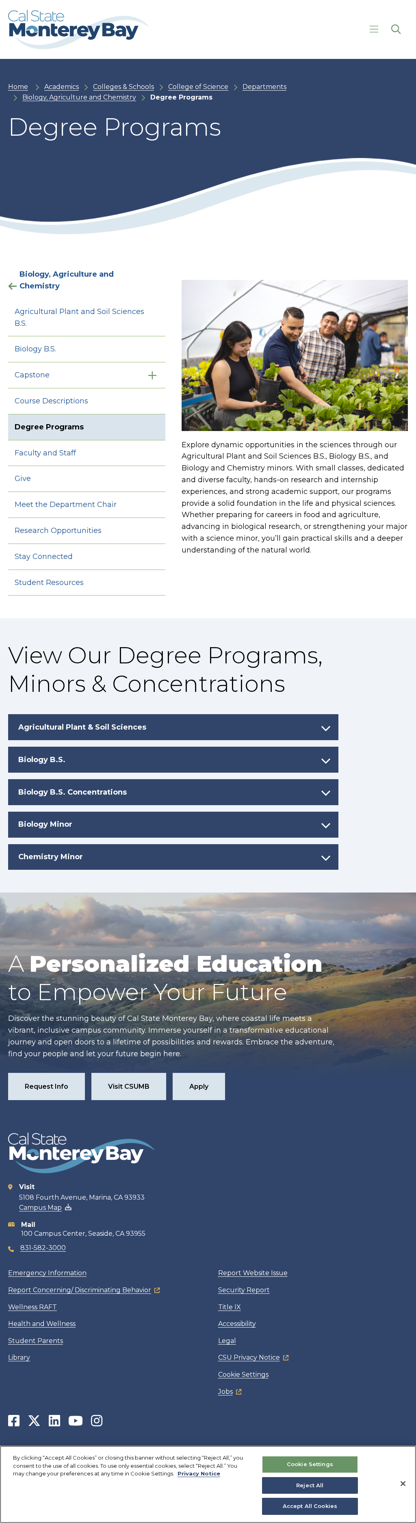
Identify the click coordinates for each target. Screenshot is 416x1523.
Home (18, 87)
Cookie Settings (243, 1374)
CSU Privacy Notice (249, 1357)
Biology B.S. (35, 348)
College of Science (198, 87)
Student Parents (35, 1341)
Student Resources (49, 582)
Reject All (309, 1485)
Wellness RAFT (32, 1307)
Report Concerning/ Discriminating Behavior (79, 1290)
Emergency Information (47, 1273)
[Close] (403, 1484)
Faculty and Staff (45, 452)
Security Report (244, 1290)
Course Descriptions (51, 400)
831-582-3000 (43, 1248)
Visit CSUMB (129, 1086)
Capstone (32, 374)
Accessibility (237, 1324)
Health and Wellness (42, 1324)
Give (23, 478)
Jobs (225, 1391)
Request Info (46, 1086)
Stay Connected (44, 556)
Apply (198, 1086)
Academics (61, 87)
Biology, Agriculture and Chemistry (79, 97)
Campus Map (40, 1207)
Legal (227, 1341)
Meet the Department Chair (66, 504)
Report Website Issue (253, 1273)
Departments (264, 87)
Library (19, 1357)
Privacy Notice (199, 1473)
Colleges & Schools (123, 87)
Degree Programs (49, 426)
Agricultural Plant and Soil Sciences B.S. (79, 317)
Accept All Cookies (310, 1506)
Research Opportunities (58, 530)
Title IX (229, 1307)
